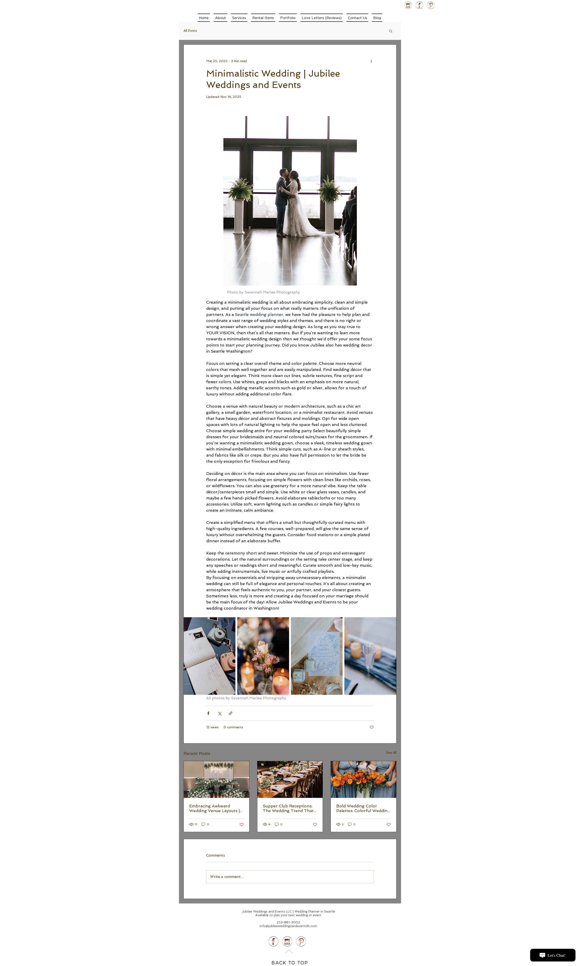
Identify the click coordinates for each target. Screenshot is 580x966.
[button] (239, 18)
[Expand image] (209, 656)
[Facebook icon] (419, 5)
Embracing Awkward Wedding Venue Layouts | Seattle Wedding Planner (214, 808)
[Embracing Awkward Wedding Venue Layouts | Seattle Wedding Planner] (216, 779)
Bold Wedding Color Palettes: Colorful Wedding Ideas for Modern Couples (363, 808)
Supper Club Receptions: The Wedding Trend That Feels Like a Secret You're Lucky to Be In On (288, 808)
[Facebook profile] (273, 941)
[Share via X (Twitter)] (219, 713)
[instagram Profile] (408, 5)
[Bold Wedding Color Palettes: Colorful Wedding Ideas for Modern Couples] (363, 779)
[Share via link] (230, 713)
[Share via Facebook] (208, 713)
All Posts (190, 30)
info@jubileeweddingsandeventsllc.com (288, 926)
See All (391, 752)
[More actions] (371, 61)
